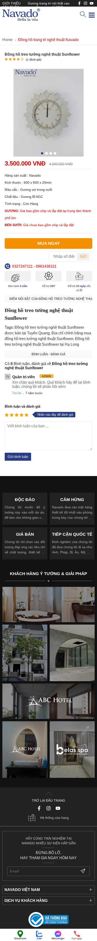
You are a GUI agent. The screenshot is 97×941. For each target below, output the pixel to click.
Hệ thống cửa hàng (54, 818)
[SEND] (83, 871)
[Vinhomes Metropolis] (24, 749)
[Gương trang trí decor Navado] (21, 15)
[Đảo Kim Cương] (48, 604)
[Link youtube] (79, 3)
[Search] (83, 14)
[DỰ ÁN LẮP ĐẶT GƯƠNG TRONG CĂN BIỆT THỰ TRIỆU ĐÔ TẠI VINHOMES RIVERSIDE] (72, 653)
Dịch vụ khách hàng (26, 901)
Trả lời (16, 393)
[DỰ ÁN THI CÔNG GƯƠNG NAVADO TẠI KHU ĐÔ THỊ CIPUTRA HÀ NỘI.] (24, 653)
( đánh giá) (33, 59)
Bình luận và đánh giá (22, 406)
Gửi (83, 256)
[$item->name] (48, 701)
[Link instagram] (85, 3)
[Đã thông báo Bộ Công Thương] (48, 920)
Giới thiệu (11, 3)
